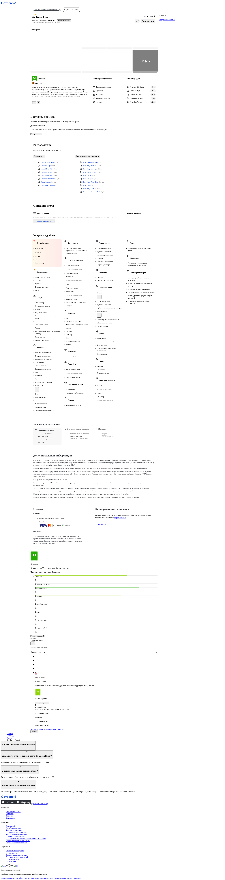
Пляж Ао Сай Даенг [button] (48, 162)
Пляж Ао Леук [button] (46, 166)
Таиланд (10, 736)
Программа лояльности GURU (18, 841)
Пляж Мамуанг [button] (87, 179)
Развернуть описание (45, 221)
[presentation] (94, 650)
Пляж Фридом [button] (46, 182)
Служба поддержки (13, 828)
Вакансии (9, 816)
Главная (10, 734)
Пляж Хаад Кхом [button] (88, 189)
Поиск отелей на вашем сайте (17, 857)
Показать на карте (64, 20)
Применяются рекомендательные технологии (64, 878)
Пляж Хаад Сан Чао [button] (48, 185)
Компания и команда (14, 812)
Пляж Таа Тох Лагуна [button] (48, 179)
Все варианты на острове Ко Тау (47, 10)
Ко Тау (9, 738)
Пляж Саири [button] (86, 175)
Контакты (9, 814)
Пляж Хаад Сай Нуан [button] (90, 169)
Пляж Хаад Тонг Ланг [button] (90, 182)
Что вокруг (39, 156)
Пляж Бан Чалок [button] (46, 175)
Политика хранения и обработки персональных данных (23, 878)
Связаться (171, 20)
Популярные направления (16, 832)
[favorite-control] (137, 21)
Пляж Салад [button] (86, 185)
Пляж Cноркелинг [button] (47, 172)
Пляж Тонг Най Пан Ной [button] (91, 192)
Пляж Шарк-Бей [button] (46, 169)
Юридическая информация (16, 834)
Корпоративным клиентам (16, 855)
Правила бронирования (15, 836)
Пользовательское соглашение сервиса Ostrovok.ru (26, 839)
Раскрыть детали (42, 703)
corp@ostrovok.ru (120, 518)
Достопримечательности (87, 156)
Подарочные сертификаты (16, 843)
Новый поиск (72, 10)
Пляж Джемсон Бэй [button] (89, 172)
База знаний (10, 826)
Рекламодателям (12, 859)
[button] (55, 49)
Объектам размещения (15, 851)
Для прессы (10, 818)
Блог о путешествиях (14, 830)
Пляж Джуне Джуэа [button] (89, 162)
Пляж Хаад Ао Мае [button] (89, 166)
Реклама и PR (11, 861)
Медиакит (163, 20)
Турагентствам (11, 853)
